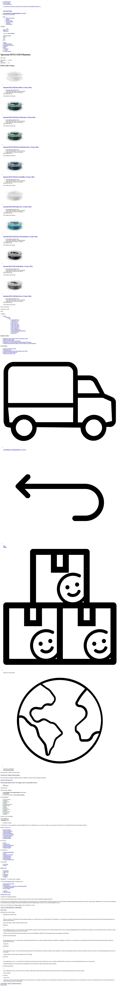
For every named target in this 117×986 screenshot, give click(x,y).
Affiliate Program (7, 856)
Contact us (8, 23)
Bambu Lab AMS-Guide (8, 339)
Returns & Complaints (8, 833)
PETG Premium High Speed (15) (18, 330)
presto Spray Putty (7, 349)
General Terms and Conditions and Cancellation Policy (15, 886)
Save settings (3, 983)
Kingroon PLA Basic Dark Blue (10, 352)
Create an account (7, 35)
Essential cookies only (9, 907)
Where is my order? (10, 18)
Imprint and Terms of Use (8, 883)
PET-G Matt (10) (15, 328)
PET (10, 318)
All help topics (9, 24)
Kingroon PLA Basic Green (9, 353)
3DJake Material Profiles (8, 852)
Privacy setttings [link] (6, 888)
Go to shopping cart (7, 4)
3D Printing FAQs (7, 857)
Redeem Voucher (7, 847)
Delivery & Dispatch (7, 831)
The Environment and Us (8, 859)
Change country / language (14, 879)
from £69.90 (14, 13)
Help (4, 16)
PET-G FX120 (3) (15, 325)
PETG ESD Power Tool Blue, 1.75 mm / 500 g (19, 177)
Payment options (9, 21)
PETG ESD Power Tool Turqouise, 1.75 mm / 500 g (20, 236)
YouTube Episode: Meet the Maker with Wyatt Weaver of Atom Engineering (19, 343)
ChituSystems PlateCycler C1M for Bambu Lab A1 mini (15, 351)
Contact (5, 865)
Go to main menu (7, 1)
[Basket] (59, 40)
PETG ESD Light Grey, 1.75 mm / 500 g (17, 206)
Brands (4, 316)
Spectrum (8, 317)
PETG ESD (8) (14, 323)
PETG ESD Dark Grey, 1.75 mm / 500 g (17, 296)
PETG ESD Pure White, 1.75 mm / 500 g (17, 87)
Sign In (4, 842)
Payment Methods (7, 832)
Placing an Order (6, 829)
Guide (4, 853)
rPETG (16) (14, 333)
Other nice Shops (7, 892)
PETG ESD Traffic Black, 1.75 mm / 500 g (18, 266)
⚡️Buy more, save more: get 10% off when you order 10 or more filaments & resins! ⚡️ (22, 6)
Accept (2, 907)
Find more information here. (7, 780)
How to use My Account (8, 834)
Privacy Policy (6, 885)
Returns (7, 19)
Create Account (6, 844)
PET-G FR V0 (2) (15, 324)
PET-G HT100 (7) (15, 327)
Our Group (5, 864)
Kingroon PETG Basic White (9, 348)
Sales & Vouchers (7, 837)
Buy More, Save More (8, 854)
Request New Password (8, 845)
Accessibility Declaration (8, 887)
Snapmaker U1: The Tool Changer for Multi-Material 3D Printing (17, 342)
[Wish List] (4, 37)
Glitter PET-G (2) (15, 321)
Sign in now (5, 31)
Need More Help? (7, 838)
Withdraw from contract (6, 894)
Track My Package (7, 846)
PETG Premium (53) (15, 329)
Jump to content (6, 2)
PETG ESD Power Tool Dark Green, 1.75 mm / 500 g (21, 147)
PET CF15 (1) (14, 322)
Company (5, 891)
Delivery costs (9, 20)
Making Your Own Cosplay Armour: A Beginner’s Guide (15, 338)
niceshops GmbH (10, 881)
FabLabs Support (7, 858)
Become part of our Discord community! (12, 341)
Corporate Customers (7, 835)
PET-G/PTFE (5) (15, 332)
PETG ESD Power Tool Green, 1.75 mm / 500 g (19, 117)
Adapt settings (18, 907)
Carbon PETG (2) (15, 319)
